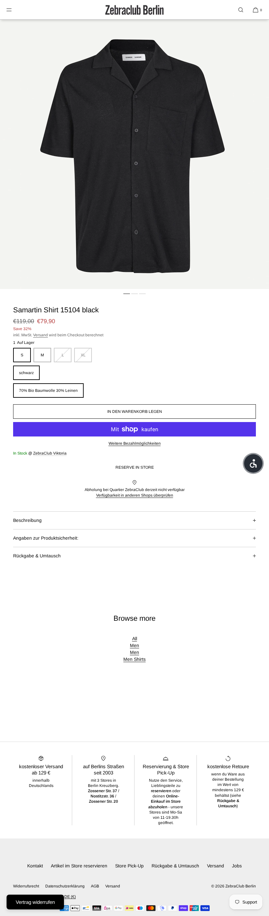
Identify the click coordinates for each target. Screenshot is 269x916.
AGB (95, 886)
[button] (241, 9)
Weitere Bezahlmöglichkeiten (135, 443)
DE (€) (70, 896)
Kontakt (35, 865)
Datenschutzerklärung (65, 886)
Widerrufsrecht (26, 886)
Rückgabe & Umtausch (37, 555)
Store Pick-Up (129, 865)
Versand (40, 335)
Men (134, 645)
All (134, 638)
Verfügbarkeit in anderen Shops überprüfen (134, 495)
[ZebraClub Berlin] (134, 10)
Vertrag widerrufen (35, 902)
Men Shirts (134, 659)
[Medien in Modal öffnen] (134, 154)
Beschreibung (27, 520)
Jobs (237, 865)
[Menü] (14, 9)
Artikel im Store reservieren (79, 865)
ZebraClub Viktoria (50, 453)
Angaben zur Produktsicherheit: (45, 538)
